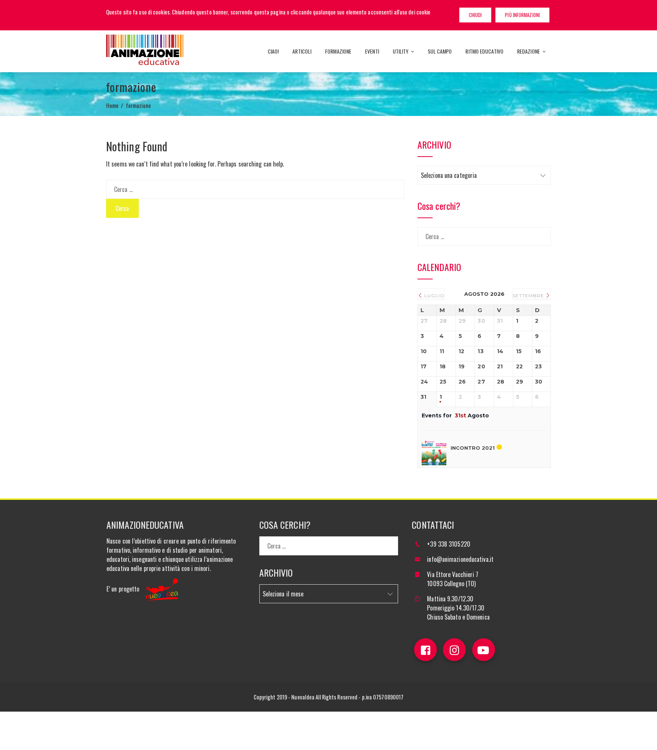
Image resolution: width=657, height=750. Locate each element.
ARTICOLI (301, 51)
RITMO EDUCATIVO (484, 51)
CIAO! (273, 51)
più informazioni (522, 15)
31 (423, 397)
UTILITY (401, 51)
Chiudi (475, 15)
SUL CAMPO (440, 51)
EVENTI (372, 51)
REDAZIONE (528, 51)
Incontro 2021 (473, 448)
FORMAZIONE (338, 51)
